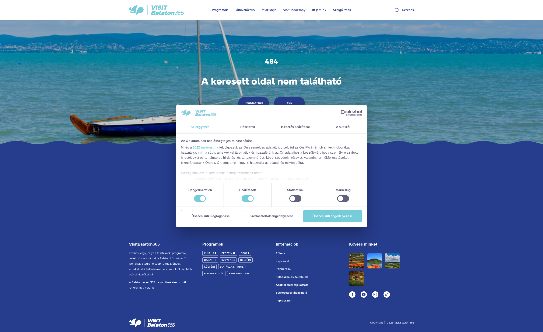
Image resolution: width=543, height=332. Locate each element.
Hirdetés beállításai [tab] (295, 127)
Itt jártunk (319, 10)
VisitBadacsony (294, 10)
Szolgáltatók (342, 10)
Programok (220, 10)
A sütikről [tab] (343, 127)
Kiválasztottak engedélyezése (271, 216)
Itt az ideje (269, 10)
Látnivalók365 (245, 10)
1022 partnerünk (205, 147)
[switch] (248, 198)
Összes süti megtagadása (211, 216)
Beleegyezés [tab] (199, 127)
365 (289, 103)
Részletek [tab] (247, 127)
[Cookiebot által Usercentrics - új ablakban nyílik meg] (343, 113)
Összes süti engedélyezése (332, 216)
